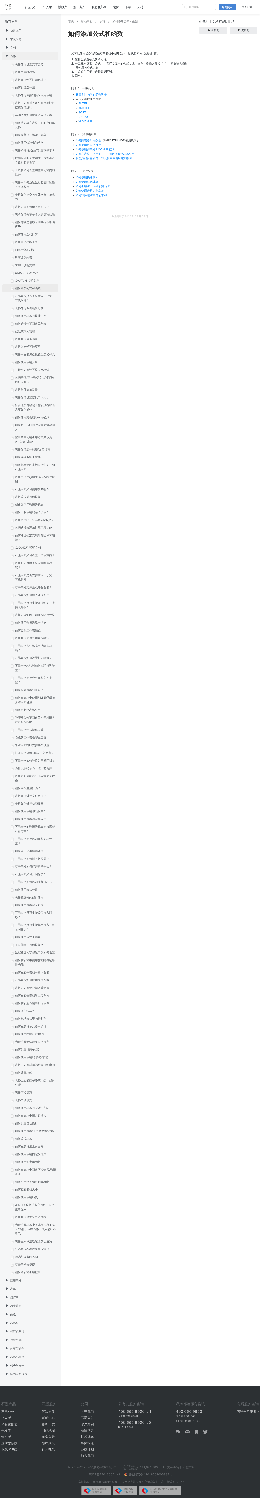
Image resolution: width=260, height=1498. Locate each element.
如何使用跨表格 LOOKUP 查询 (95, 149)
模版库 (62, 7)
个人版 (47, 7)
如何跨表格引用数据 (88, 140)
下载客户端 (9, 1449)
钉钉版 (6, 1437)
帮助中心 (86, 21)
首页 (71, 21)
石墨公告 (87, 1418)
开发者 (6, 1430)
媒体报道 (87, 1443)
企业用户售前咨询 (128, 1415)
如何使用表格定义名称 (90, 190)
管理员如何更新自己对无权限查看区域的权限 (104, 158)
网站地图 (48, 1430)
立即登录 (247, 7)
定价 (116, 7)
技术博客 (87, 1437)
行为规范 (48, 1449)
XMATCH (84, 108)
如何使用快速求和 (87, 177)
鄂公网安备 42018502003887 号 (151, 1474)
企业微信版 (9, 1443)
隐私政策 (48, 1443)
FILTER (83, 103)
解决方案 (79, 7)
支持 (140, 7)
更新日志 (48, 1424)
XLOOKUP (85, 121)
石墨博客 (87, 1430)
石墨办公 (31, 7)
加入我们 (87, 1456)
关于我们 (87, 1412)
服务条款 (48, 1437)
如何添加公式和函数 (125, 21)
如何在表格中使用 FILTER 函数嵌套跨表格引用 (105, 153)
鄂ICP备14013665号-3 (105, 1474)
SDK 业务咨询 (126, 1426)
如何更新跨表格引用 (88, 144)
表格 (102, 21)
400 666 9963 (189, 1411)
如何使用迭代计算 (87, 181)
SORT (82, 112)
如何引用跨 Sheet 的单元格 (93, 186)
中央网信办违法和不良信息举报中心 (141, 1481)
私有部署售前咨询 (185, 1415)
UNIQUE (83, 116)
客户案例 (87, 1424)
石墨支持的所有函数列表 (91, 94)
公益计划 (87, 1449)
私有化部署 (99, 7)
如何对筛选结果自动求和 (91, 195)
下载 (128, 7)
